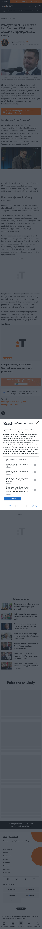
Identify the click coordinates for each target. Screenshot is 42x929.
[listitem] (21, 460)
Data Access (21, 506)
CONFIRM (12, 498)
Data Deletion (9, 506)
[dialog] (21, 464)
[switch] (34, 465)
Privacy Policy (32, 506)
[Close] (38, 423)
